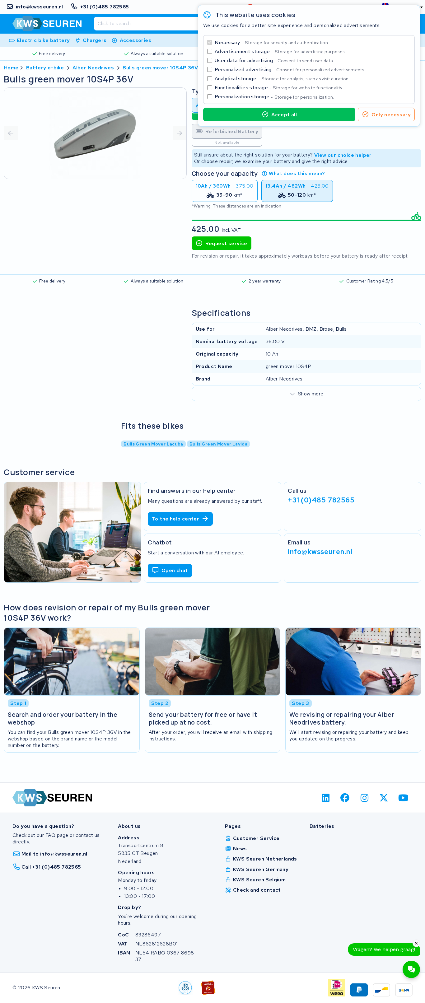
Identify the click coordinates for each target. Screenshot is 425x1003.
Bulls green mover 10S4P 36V (160, 67)
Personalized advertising (290, 69)
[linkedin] (325, 798)
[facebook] (345, 798)
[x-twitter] (384, 798)
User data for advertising (274, 60)
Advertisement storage (280, 51)
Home (11, 67)
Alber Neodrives (93, 67)
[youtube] (403, 798)
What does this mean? (297, 173)
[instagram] (364, 798)
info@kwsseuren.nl (320, 551)
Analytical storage (282, 78)
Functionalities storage (279, 87)
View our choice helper (343, 155)
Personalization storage (274, 96)
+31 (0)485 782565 (321, 500)
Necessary (272, 42)
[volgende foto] (179, 133)
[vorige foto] (11, 133)
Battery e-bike (45, 67)
